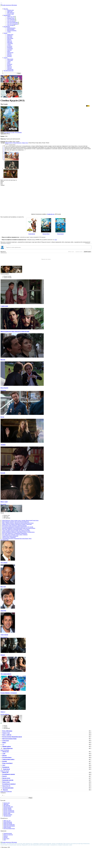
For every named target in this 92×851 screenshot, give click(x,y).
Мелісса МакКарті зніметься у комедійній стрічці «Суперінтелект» (18, 532)
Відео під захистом (8, 834)
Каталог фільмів (7, 808)
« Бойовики (9, 35)
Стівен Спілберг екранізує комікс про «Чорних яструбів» (16, 530)
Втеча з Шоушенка (7, 730)
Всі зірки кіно (4, 637)
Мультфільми (6, 26)
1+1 (3, 744)
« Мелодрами (9, 38)
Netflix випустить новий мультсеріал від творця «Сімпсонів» (17, 524)
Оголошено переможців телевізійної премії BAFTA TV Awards (17, 526)
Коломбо (4, 761)
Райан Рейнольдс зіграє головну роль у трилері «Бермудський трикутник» (20, 520)
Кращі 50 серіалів (5, 770)
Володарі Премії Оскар (9, 828)
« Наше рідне (10, 34)
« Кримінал (9, 47)
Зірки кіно (5, 804)
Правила (5, 836)
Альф (3, 753)
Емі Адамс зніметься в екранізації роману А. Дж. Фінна (15, 529)
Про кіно (5, 8)
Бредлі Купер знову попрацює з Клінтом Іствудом (14, 525)
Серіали (5, 57)
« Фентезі (8, 53)
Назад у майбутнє (6, 734)
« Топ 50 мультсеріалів (12, 24)
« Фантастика (9, 52)
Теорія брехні (6, 769)
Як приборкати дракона (8, 774)
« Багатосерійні (10, 29)
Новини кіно (6, 802)
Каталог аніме (6, 813)
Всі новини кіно (5, 539)
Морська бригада (60, 233)
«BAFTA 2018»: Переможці (9, 537)
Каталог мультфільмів (8, 810)
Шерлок (4, 755)
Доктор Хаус (5, 751)
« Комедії (8, 39)
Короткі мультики (7, 814)
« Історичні (9, 46)
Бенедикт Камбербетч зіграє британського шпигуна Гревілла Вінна (18, 528)
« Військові (9, 42)
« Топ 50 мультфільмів (12, 22)
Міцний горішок (6, 746)
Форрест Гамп (6, 732)
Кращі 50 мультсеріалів (9, 825)
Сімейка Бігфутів (31, 233)
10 (4, 158)
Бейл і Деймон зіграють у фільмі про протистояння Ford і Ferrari (17, 523)
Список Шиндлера (8, 748)
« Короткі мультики (11, 30)
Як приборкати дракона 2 (9, 784)
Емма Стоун (25, 142)
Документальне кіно (8, 70)
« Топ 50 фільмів (10, 19)
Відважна (5, 789)
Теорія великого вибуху (8, 759)
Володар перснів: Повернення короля (12, 736)
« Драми (8, 44)
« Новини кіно (10, 10)
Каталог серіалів (7, 809)
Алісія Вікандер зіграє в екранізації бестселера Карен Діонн (16, 538)
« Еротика (9, 56)
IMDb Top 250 (6, 820)
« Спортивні (9, 48)
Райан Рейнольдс (17, 142)
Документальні (7, 815)
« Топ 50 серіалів (10, 21)
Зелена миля (5, 740)
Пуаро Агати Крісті (7, 763)
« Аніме (8, 31)
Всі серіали (3, 504)
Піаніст (4, 742)
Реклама (5, 837)
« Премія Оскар (10, 18)
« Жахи (8, 51)
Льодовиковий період (7, 787)
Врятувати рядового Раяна (9, 738)
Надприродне (5, 767)
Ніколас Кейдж (9, 142)
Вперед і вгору (6, 782)
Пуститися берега (6, 757)
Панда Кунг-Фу (6, 785)
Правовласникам (7, 833)
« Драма (8, 61)
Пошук (19, 73)
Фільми (5, 33)
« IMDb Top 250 (10, 16)
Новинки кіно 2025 (8, 806)
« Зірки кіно (9, 11)
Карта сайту (6, 838)
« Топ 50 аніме (10, 25)
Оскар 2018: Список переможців (10, 536)
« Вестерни (9, 37)
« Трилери (9, 50)
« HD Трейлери (10, 12)
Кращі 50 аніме (7, 827)
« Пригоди (9, 40)
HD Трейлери (6, 805)
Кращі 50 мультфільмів (6, 791)
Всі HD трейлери (5, 714)
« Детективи (9, 43)
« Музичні (9, 55)
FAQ (56, 239)
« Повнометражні (11, 28)
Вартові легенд (6, 778)
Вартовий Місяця (46, 233)
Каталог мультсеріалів (8, 812)
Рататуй (4, 776)
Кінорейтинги (7, 15)
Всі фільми (3, 390)
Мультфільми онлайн (9, 132)
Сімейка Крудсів (50, 214)
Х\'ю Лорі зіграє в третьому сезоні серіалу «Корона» (15, 534)
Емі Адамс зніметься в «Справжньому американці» (14, 533)
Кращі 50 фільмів (5, 750)
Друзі (3, 765)
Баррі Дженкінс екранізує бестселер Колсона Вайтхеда (15, 521)
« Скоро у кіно (10, 14)
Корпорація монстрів (7, 780)
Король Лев (5, 772)
